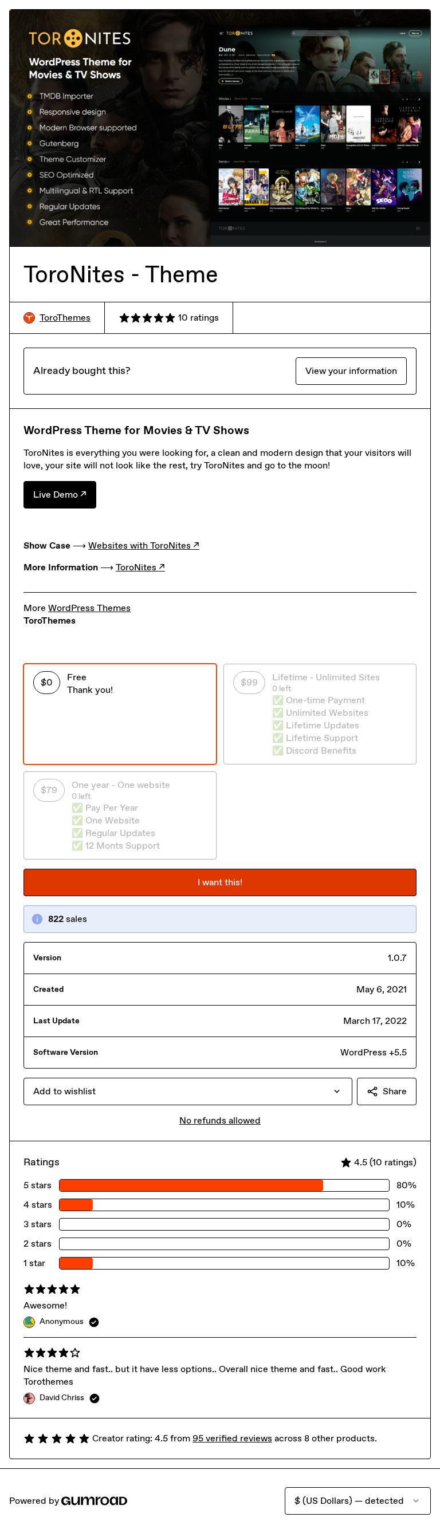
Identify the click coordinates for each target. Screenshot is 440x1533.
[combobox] (187, 1091)
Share (395, 1091)
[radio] (120, 714)
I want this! (220, 882)
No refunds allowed (220, 1120)
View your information (351, 370)
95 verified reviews (232, 1438)
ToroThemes (65, 317)
